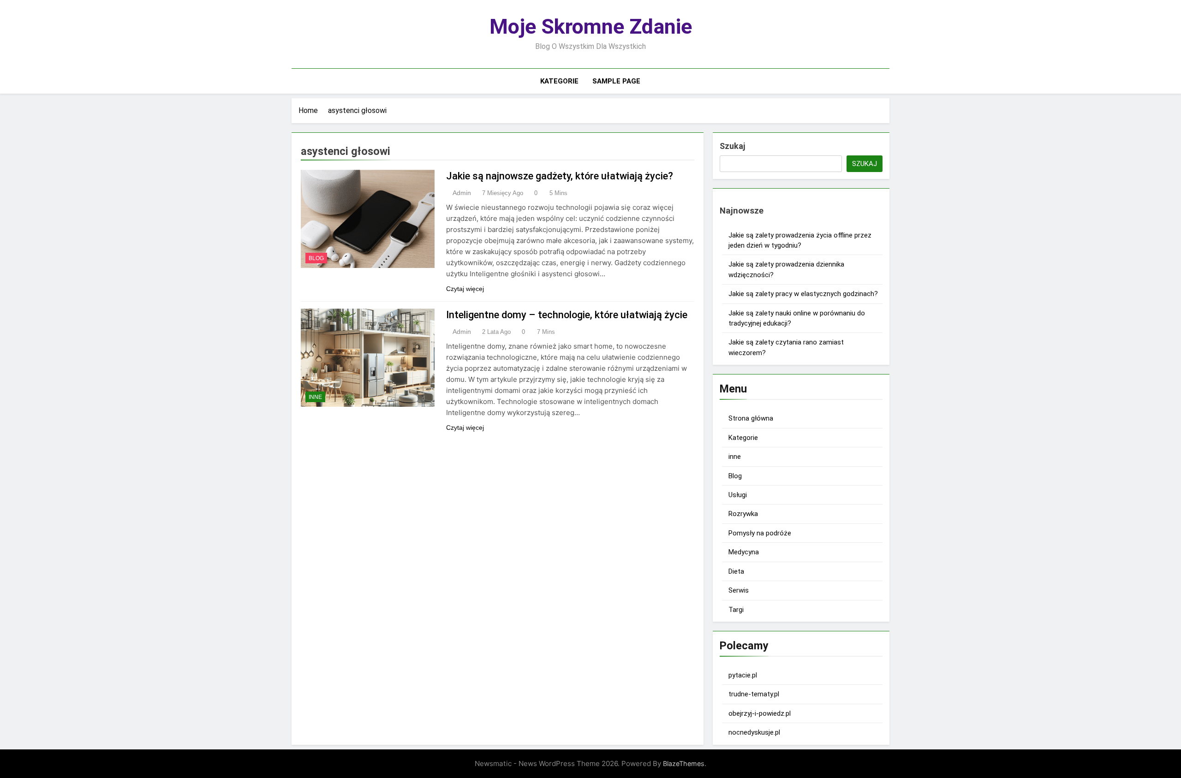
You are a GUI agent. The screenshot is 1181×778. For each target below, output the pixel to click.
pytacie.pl (742, 675)
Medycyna (743, 552)
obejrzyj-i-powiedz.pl (759, 713)
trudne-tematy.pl (753, 694)
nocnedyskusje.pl (754, 732)
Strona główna (750, 418)
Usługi (737, 495)
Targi (736, 610)
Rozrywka (743, 514)
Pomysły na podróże (759, 533)
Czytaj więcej (465, 288)
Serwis (738, 590)
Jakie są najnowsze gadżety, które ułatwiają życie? (559, 176)
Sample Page (616, 81)
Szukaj (732, 146)
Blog (316, 258)
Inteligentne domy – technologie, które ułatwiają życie (566, 315)
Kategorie (559, 81)
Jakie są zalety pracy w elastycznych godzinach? (803, 294)
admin (462, 192)
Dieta (736, 571)
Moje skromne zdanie (590, 26)
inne (315, 397)
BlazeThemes (683, 763)
